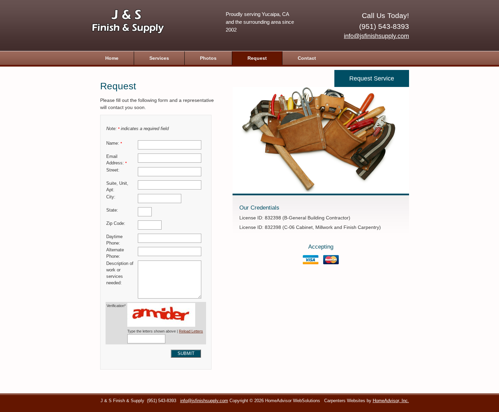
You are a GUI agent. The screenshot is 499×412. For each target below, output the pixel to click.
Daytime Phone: (114, 240)
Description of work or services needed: (119, 273)
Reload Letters (191, 331)
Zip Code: (115, 223)
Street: (112, 170)
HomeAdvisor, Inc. (391, 400)
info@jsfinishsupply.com (376, 36)
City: (110, 197)
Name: (114, 143)
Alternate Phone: (115, 253)
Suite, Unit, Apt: (117, 186)
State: (112, 210)
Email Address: (116, 159)
